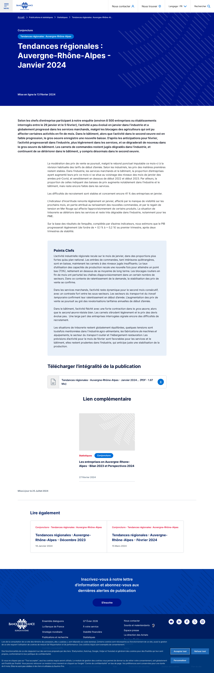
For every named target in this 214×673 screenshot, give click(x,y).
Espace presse (131, 630)
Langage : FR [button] (175, 6)
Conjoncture (25, 30)
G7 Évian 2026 (90, 621)
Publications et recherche (55, 637)
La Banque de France (53, 626)
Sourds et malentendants (137, 625)
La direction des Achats (136, 634)
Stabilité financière (92, 631)
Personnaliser (180, 660)
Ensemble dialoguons (53, 621)
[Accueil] (22, 625)
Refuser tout (200, 651)
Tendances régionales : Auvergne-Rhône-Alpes (45, 36)
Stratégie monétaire (52, 631)
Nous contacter (132, 620)
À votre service (90, 626)
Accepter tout (180, 651)
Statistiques (89, 637)
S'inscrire (107, 602)
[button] (202, 6)
